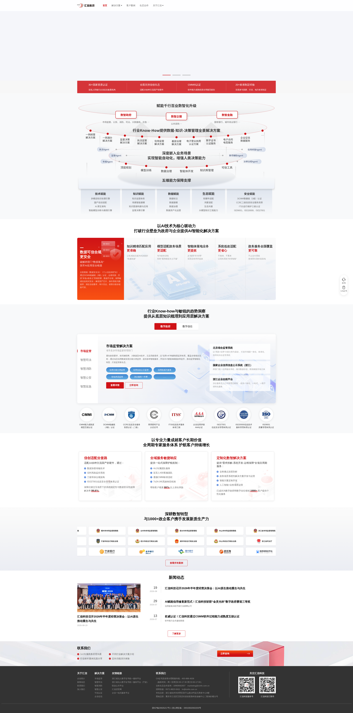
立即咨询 (133, 385)
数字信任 (187, 326)
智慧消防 (98, 686)
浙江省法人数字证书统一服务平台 (126, 678)
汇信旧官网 (117, 689)
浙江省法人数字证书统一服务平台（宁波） (130, 682)
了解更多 (176, 633)
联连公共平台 (118, 686)
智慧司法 (98, 682)
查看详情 (115, 385)
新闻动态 (81, 682)
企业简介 (81, 678)
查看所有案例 (176, 563)
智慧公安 (98, 689)
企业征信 (98, 696)
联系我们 (81, 686)
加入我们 (81, 689)
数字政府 (165, 326)
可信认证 (98, 693)
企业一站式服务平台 (120, 693)
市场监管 (98, 678)
